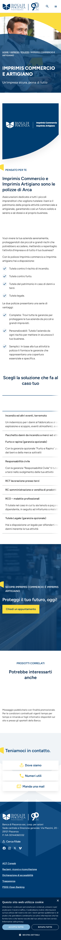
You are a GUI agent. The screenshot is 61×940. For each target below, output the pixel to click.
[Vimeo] (20, 848)
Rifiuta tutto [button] (45, 927)
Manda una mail (33, 786)
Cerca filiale (13, 841)
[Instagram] (9, 848)
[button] (30, 935)
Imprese (14, 52)
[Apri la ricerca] (47, 6)
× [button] (58, 901)
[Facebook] (4, 848)
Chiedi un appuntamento (21, 609)
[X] (15, 848)
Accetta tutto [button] (16, 927)
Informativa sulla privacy (13, 921)
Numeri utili (33, 776)
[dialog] (30, 919)
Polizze (25, 52)
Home (5, 52)
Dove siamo (33, 765)
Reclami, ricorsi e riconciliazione (19, 869)
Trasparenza (8, 881)
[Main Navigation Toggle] (56, 6)
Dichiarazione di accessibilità (17, 875)
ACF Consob (9, 863)
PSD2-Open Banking (13, 887)
